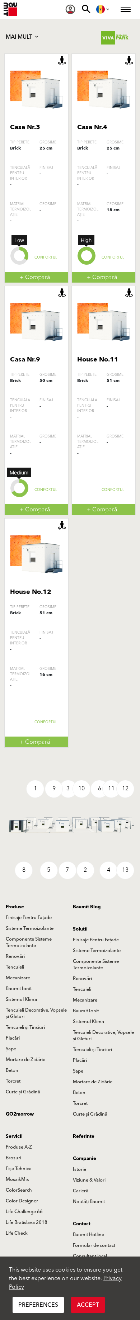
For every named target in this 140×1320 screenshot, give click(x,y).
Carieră (80, 1191)
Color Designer (22, 1201)
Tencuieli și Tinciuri (25, 1027)
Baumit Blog (87, 907)
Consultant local (90, 1256)
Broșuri (13, 1158)
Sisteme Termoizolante (29, 928)
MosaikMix (17, 1179)
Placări (13, 1038)
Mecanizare (18, 978)
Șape (11, 1049)
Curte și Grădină (23, 1092)
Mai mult (20, 37)
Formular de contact (94, 1245)
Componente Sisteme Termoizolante (29, 942)
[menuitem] (70, 9)
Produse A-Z (19, 1147)
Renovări (15, 956)
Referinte (83, 1136)
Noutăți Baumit (89, 1202)
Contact (81, 1224)
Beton (12, 1070)
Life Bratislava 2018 (26, 1222)
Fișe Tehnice (18, 1169)
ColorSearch (19, 1190)
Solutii (80, 929)
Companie (84, 1159)
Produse (15, 907)
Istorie (79, 1169)
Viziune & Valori (89, 1180)
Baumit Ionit (19, 989)
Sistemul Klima (21, 999)
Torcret (13, 1081)
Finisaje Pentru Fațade (29, 918)
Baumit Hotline (88, 1235)
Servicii (14, 1136)
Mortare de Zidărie (25, 1060)
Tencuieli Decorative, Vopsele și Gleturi (36, 1013)
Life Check (17, 1233)
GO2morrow (20, 1114)
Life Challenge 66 (24, 1212)
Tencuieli (15, 967)
